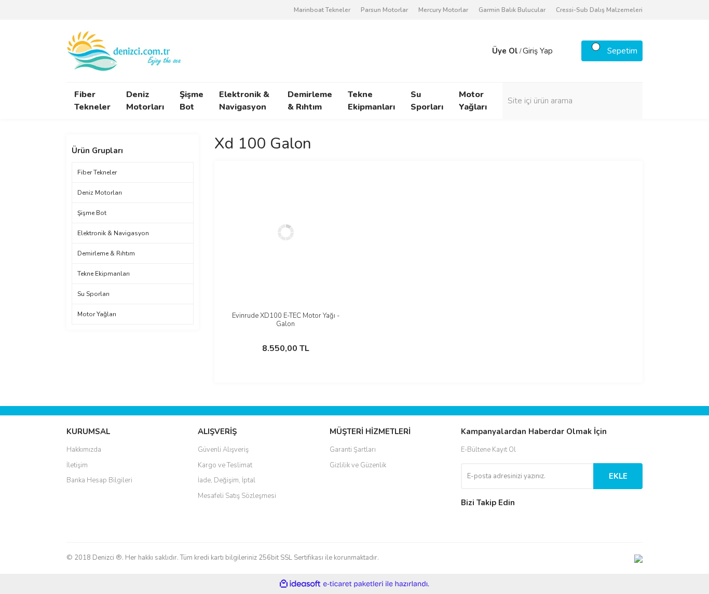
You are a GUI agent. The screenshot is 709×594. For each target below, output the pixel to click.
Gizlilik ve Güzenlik (358, 465)
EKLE (618, 476)
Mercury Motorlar (443, 10)
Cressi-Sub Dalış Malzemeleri (599, 10)
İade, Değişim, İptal (226, 480)
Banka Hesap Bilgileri (99, 480)
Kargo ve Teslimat (225, 465)
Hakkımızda (83, 449)
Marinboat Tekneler (322, 10)
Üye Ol (505, 51)
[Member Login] (482, 51)
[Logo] (124, 50)
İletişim (77, 465)
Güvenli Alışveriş (223, 449)
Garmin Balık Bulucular (512, 10)
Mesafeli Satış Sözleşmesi (237, 496)
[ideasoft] (300, 584)
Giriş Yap (538, 51)
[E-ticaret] (353, 584)
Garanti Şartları (353, 449)
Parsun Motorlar (384, 10)
